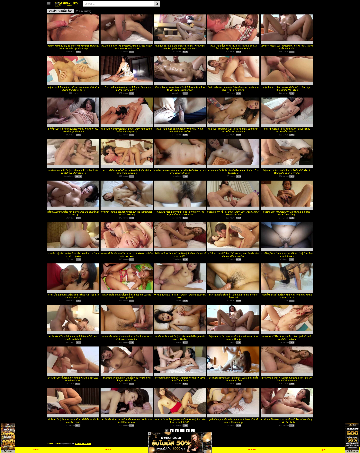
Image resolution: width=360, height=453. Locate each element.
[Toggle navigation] (50, 3)
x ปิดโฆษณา (7, 451)
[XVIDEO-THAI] (67, 3)
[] (157, 4)
